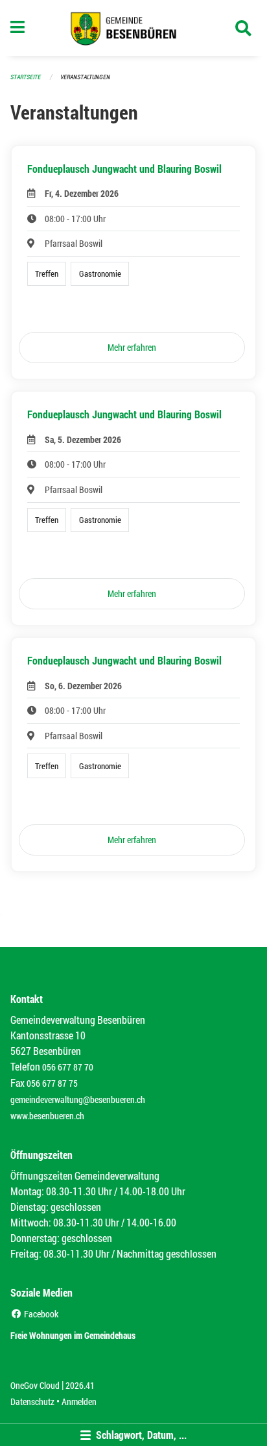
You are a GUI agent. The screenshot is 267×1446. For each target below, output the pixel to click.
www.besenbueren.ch (47, 1116)
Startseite (25, 77)
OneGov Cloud (35, 1385)
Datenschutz (32, 1401)
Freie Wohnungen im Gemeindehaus (72, 1335)
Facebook (40, 1314)
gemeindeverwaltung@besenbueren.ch (77, 1099)
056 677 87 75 (52, 1083)
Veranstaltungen (85, 77)
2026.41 (80, 1385)
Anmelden (79, 1401)
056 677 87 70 (67, 1067)
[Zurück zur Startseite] (133, 28)
